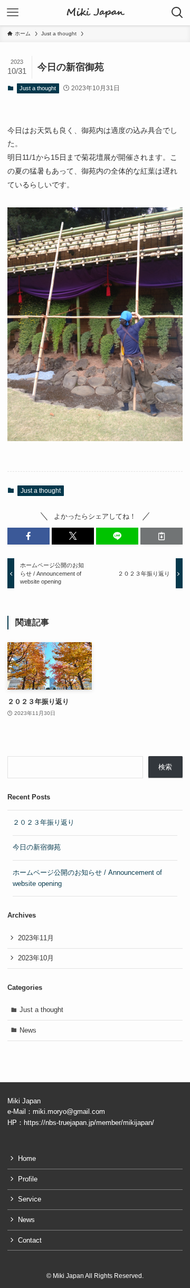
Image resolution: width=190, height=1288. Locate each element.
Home (27, 1158)
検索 (165, 767)
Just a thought (38, 88)
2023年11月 (36, 938)
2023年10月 (36, 958)
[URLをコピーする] (161, 536)
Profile (27, 1179)
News (28, 1030)
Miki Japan (95, 12)
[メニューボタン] (12, 12)
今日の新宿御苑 (37, 847)
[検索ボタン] (177, 12)
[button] (28, 536)
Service (29, 1199)
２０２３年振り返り (43, 822)
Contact (30, 1240)
